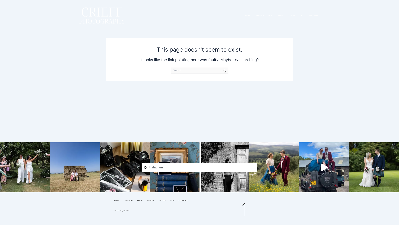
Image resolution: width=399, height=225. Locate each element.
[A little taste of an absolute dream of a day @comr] (324, 167)
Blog (303, 15)
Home (247, 15)
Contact (293, 15)
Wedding (260, 15)
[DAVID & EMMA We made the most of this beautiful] (75, 167)
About (271, 15)
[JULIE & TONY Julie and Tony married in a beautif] (374, 167)
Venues (281, 15)
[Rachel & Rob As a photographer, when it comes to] (274, 167)
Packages (313, 15)
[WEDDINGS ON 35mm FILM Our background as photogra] (125, 167)
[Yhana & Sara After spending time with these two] (25, 167)
